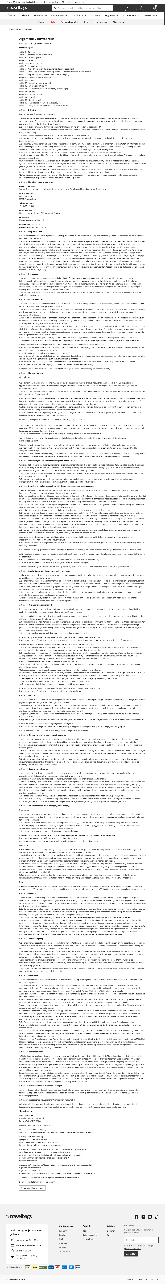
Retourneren (64, 1243)
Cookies (139, 1279)
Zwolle (109, 1235)
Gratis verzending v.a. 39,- (54, 2)
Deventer (111, 1231)
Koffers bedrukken (90, 1235)
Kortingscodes (64, 1251)
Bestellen (62, 1235)
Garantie (62, 1247)
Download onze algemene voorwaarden (35, 43)
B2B (84, 1231)
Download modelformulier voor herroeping (37, 1182)
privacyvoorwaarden (132, 1248)
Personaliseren (89, 1239)
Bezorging (63, 1231)
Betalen (62, 1239)
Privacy (130, 1279)
